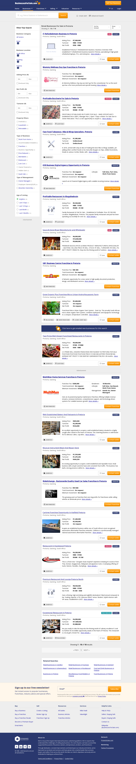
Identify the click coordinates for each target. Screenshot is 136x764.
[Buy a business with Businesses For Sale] (29, 3)
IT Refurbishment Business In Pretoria (60, 34)
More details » (96, 54)
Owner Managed (24, 181)
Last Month (23, 210)
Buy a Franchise (20, 714)
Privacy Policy (102, 696)
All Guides (61, 711)
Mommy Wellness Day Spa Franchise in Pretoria (64, 67)
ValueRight (83, 714)
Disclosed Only (24, 83)
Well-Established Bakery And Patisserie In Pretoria (64, 414)
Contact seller (113, 59)
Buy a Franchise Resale (23, 718)
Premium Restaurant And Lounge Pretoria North (63, 579)
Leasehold (22, 125)
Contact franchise (112, 90)
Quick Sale (22, 174)
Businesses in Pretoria (50, 674)
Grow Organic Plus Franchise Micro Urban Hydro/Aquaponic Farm (70, 294)
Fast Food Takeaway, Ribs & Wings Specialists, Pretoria (67, 132)
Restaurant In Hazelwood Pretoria (57, 546)
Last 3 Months (24, 213)
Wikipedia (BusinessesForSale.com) (110, 726)
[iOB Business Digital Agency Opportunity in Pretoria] (51, 178)
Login (119, 9)
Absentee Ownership (26, 188)
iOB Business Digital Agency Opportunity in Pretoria (66, 165)
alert (83, 16)
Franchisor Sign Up (43, 718)
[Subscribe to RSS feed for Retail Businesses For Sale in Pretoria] (29, 746)
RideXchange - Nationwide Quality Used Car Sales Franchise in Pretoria (75, 481)
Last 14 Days (23, 206)
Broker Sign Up (42, 714)
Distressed (22, 160)
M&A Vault (83, 711)
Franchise (22, 146)
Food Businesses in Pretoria (103, 674)
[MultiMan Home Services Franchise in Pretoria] (51, 392)
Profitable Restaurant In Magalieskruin (60, 196)
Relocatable (22, 128)
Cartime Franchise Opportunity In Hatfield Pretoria (64, 512)
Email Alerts (19, 725)
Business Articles (64, 714)
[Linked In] (21, 746)
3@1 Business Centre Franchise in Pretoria (61, 263)
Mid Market (22, 157)
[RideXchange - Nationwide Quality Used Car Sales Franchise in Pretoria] (51, 494)
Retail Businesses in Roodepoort (80, 668)
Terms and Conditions (45, 759)
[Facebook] (25, 746)
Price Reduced (23, 153)
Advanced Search (96, 15)
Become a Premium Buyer (24, 722)
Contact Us (105, 722)
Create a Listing (42, 711)
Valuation (65, 9)
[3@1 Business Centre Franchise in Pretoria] (51, 276)
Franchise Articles (64, 718)
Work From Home (25, 139)
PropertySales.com (107, 740)
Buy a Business (20, 711)
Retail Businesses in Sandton (53, 665)
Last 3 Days (23, 203)
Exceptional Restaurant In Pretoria (57, 612)
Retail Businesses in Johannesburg (54, 668)
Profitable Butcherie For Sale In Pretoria (61, 98)
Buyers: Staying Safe (109, 718)
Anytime (22, 199)
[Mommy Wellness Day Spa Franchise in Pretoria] (51, 79)
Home (17, 9)
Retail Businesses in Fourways (79, 665)
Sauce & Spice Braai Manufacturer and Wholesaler (64, 230)
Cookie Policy (69, 759)
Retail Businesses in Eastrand (103, 665)
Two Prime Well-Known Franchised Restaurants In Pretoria (67, 336)
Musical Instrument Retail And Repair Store (61, 448)
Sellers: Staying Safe (108, 714)
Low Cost (22, 164)
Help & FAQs (106, 711)
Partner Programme (107, 748)
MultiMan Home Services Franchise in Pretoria (64, 377)
